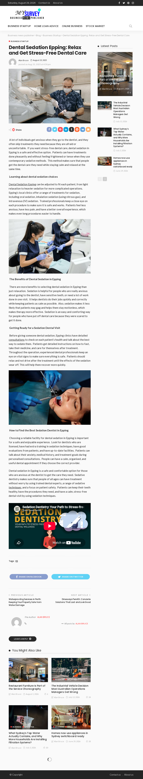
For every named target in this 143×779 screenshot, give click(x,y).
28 (90, 741)
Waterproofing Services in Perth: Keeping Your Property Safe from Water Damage (25, 602)
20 (47, 747)
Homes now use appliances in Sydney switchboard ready (69, 734)
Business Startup (19, 26)
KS (17, 561)
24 (90, 697)
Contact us (44, 2)
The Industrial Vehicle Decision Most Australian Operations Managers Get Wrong (69, 689)
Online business (72, 26)
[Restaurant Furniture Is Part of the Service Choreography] (28, 670)
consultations (17, 339)
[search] (130, 26)
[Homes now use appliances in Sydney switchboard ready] (71, 717)
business (17, 679)
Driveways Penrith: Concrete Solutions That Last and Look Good (73, 601)
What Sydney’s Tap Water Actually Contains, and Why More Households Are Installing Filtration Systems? (28, 737)
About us (58, 2)
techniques (15, 487)
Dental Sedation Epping (22, 184)
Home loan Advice (46, 26)
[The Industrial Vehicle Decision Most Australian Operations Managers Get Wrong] (71, 670)
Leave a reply (21, 639)
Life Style (72, 679)
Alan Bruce (23, 60)
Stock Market (95, 26)
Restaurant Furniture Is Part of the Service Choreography (27, 687)
